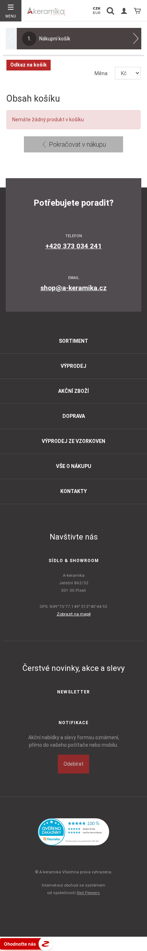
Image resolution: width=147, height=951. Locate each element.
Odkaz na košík (28, 65)
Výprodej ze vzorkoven (73, 441)
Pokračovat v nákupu (76, 144)
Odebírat (73, 764)
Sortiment (73, 341)
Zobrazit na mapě (74, 613)
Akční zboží (73, 391)
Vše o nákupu (73, 466)
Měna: (101, 73)
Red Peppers (88, 892)
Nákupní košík (49, 39)
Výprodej (73, 366)
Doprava (73, 416)
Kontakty (73, 491)
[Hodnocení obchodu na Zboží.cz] (26, 943)
